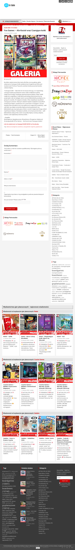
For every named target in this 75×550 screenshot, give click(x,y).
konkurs (60, 286)
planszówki (59, 291)
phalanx (53, 291)
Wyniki (53, 253)
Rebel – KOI (61, 336)
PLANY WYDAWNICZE (57, 232)
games (60, 281)
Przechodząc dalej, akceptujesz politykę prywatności (61, 62)
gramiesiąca (65, 281)
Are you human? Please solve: (13, 199)
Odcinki (54, 230)
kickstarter (55, 286)
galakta (62, 279)
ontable (15, 33)
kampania (67, 284)
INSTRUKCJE (55, 223)
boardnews (20, 126)
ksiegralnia (64, 286)
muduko (69, 287)
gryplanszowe (39, 126)
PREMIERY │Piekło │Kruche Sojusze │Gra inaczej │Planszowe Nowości (31, 492)
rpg (56, 295)
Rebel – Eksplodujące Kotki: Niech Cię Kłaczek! (46, 338)
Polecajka (54, 234)
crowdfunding (55, 205)
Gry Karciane (55, 219)
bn (52, 266)
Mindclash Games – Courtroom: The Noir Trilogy (30, 503)
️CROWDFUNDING (56, 207)
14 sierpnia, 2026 (43, 390)
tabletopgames (56, 297)
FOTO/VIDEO (14, 27)
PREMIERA (55, 236)
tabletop (60, 295)
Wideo (53, 250)
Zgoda (37, 548)
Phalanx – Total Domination (13, 135)
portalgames (67, 291)
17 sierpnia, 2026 (25, 390)
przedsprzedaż (66, 293)
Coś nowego (55, 203)
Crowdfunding (55, 209)
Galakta (36, 413)
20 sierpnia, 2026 (25, 340)
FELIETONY (55, 211)
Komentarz (7, 153)
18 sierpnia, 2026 (7, 390)
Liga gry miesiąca (35, 25)
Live (53, 227)
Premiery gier (55, 238)
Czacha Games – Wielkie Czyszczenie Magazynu (10, 386)
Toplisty (54, 248)
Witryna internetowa (10, 185)
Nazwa (6, 172)
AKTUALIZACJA (56, 198)
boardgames (14, 126)
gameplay (54, 215)
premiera (54, 293)
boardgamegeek (65, 266)
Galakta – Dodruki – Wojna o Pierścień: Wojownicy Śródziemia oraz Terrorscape (64, 441)
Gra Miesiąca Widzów (57, 217)
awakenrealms (67, 264)
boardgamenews (56, 268)
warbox (62, 297)
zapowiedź (61, 301)
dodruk (53, 279)
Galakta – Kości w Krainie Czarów (60, 174)
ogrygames (54, 289)
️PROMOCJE (55, 240)
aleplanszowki (61, 264)
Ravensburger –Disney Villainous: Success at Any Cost (31, 520)
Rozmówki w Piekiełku (58, 246)
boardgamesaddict (57, 273)
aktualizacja (54, 264)
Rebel (36, 311)
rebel (53, 295)
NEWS (53, 228)
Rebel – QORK (55, 157)
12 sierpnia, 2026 (61, 338)
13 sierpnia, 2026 (43, 440)
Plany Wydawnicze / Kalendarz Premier (15, 25)
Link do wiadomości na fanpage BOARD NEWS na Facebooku (21, 124)
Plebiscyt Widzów (50, 25)
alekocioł (9, 126)
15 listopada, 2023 (8, 33)
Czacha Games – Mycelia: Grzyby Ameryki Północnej (45, 386)
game (67, 279)
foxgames (32, 126)
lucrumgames (63, 287)
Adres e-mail (8, 179)
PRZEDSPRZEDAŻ (57, 242)
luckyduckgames (56, 287)
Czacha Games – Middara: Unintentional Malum (28, 386)
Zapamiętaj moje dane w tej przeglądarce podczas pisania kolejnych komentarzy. (24, 195)
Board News (7, 27)
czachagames (64, 277)
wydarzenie (54, 301)
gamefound (55, 281)
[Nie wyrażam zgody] (73, 547)
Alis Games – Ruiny (57, 181)
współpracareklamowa (59, 299)
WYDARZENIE (55, 252)
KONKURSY (55, 225)
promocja (59, 293)
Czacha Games (39, 359)
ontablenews (65, 289)
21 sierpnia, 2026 (7, 338)
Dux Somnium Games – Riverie (60, 136)
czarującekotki (26, 126)
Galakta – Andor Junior (46, 438)
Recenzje (54, 244)
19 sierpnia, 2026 (43, 342)
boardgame (57, 266)
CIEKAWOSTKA (56, 202)
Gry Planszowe (56, 221)
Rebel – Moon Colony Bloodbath (60, 184)
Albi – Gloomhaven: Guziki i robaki (60, 178)
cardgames (65, 275)
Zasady (54, 255)
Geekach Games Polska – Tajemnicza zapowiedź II (30, 473)
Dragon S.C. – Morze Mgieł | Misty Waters (37, 135)
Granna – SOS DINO (57, 149)
